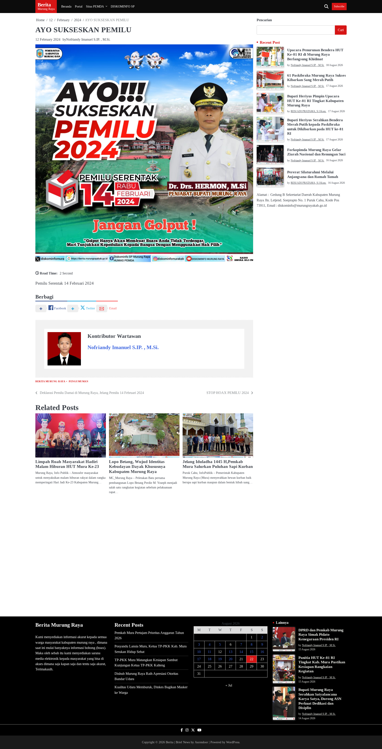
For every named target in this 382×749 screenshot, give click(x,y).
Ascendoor (201, 742)
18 (209, 659)
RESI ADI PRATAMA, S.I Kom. (308, 111)
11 (209, 652)
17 (199, 659)
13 (230, 652)
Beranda (66, 6)
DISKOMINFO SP (123, 6)
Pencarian (264, 20)
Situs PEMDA (95, 6)
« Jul (228, 685)
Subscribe (339, 6)
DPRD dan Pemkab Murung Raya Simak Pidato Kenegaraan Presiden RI (321, 634)
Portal (78, 6)
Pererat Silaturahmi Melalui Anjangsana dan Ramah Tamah (312, 174)
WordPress (232, 742)
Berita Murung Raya (50, 381)
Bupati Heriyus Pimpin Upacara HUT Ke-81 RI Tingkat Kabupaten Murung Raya (315, 100)
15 (251, 652)
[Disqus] (144, 555)
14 (241, 652)
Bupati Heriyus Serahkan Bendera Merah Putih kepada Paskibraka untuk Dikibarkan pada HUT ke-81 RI (315, 126)
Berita (44, 5)
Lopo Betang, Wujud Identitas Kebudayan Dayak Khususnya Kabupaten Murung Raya (137, 466)
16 (262, 652)
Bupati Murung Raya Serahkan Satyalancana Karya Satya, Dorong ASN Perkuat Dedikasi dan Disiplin (319, 699)
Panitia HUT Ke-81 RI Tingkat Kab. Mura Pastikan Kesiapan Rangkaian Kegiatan (321, 664)
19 (220, 659)
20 (230, 659)
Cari (341, 30)
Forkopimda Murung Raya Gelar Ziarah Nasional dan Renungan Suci (316, 152)
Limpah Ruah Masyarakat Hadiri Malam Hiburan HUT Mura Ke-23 (67, 464)
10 (199, 652)
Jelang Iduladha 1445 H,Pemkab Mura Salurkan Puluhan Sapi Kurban (218, 464)
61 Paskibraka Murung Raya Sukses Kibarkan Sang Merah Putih (316, 77)
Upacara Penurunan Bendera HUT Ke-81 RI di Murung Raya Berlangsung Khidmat (315, 54)
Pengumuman (78, 381)
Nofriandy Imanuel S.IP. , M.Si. (88, 39)
